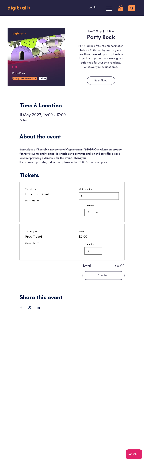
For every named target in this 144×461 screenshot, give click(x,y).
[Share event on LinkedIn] (38, 307)
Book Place (100, 80)
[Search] (131, 8)
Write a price (86, 189)
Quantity (89, 205)
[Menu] (109, 8)
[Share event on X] (29, 307)
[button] (120, 8)
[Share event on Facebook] (21, 307)
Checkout (103, 275)
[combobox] (93, 212)
